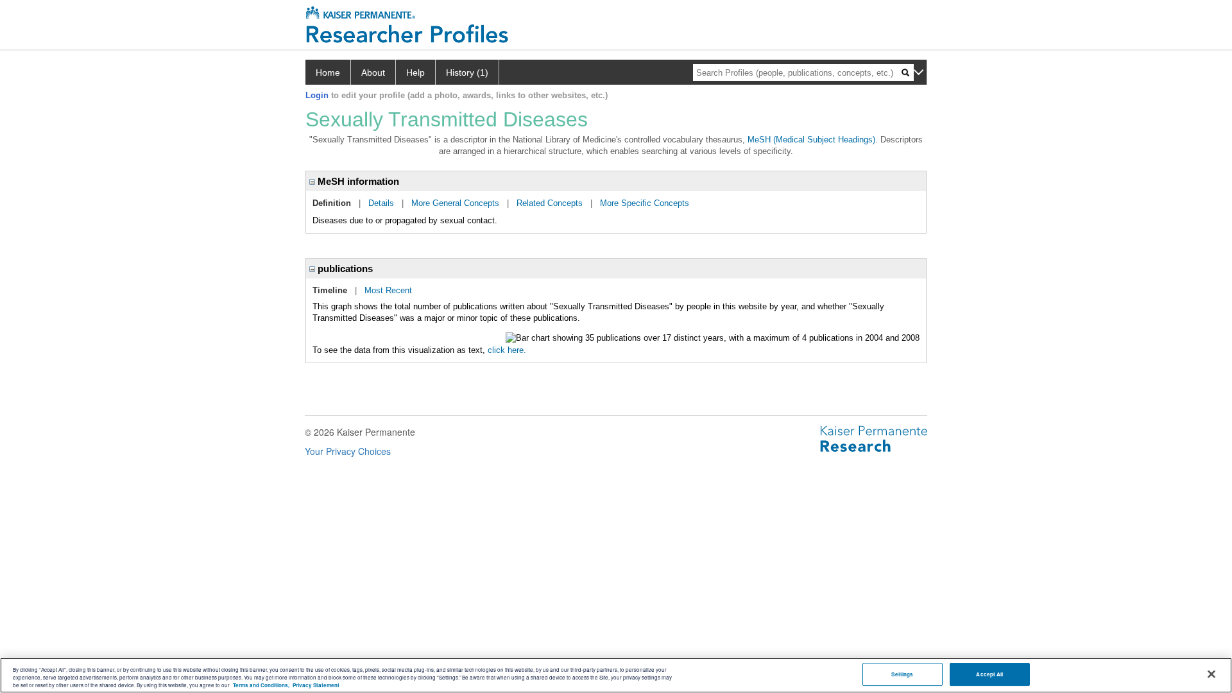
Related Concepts (550, 203)
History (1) (467, 72)
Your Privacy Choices (348, 451)
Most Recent (388, 290)
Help (415, 72)
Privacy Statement (316, 685)
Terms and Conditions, (261, 685)
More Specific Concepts (644, 203)
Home (328, 72)
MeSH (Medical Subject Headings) (811, 139)
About (373, 72)
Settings (902, 674)
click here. (507, 350)
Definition (331, 203)
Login (317, 95)
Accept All (989, 674)
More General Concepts (455, 203)
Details (381, 203)
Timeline (329, 290)
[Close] (1211, 674)
